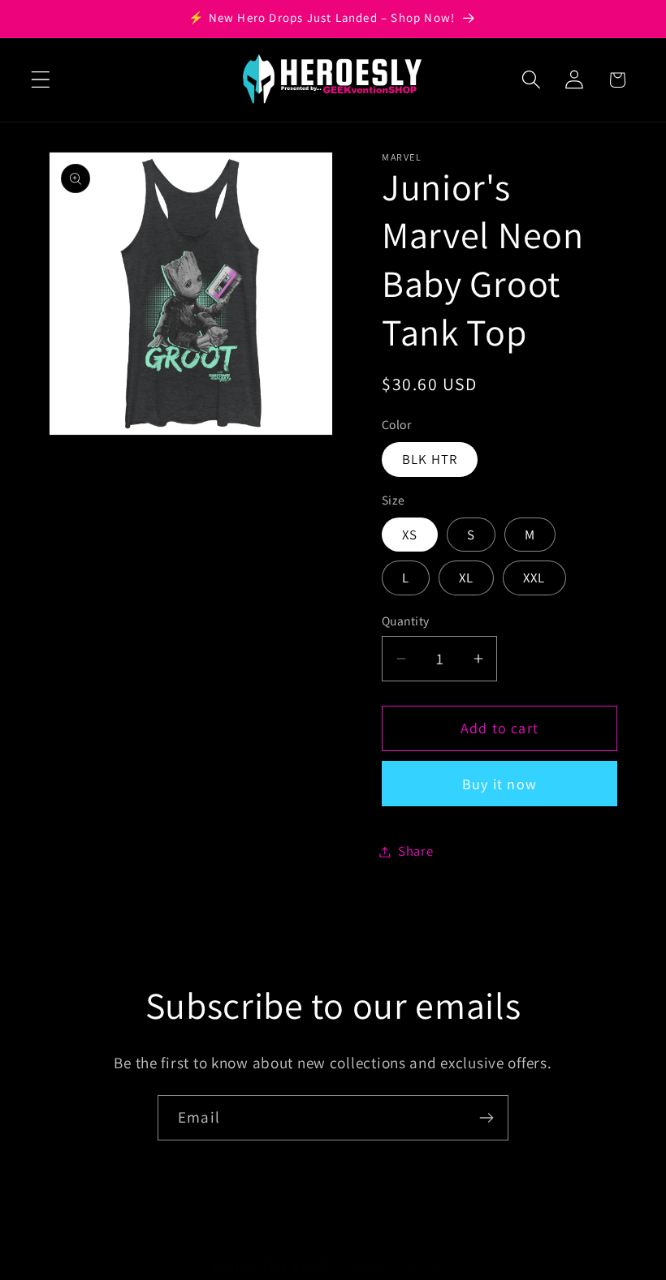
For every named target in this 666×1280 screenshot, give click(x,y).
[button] (41, 79)
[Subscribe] (486, 1117)
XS (409, 534)
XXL (534, 577)
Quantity (406, 620)
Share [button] (416, 851)
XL (466, 577)
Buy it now (499, 784)
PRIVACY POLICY (398, 1267)
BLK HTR (429, 459)
